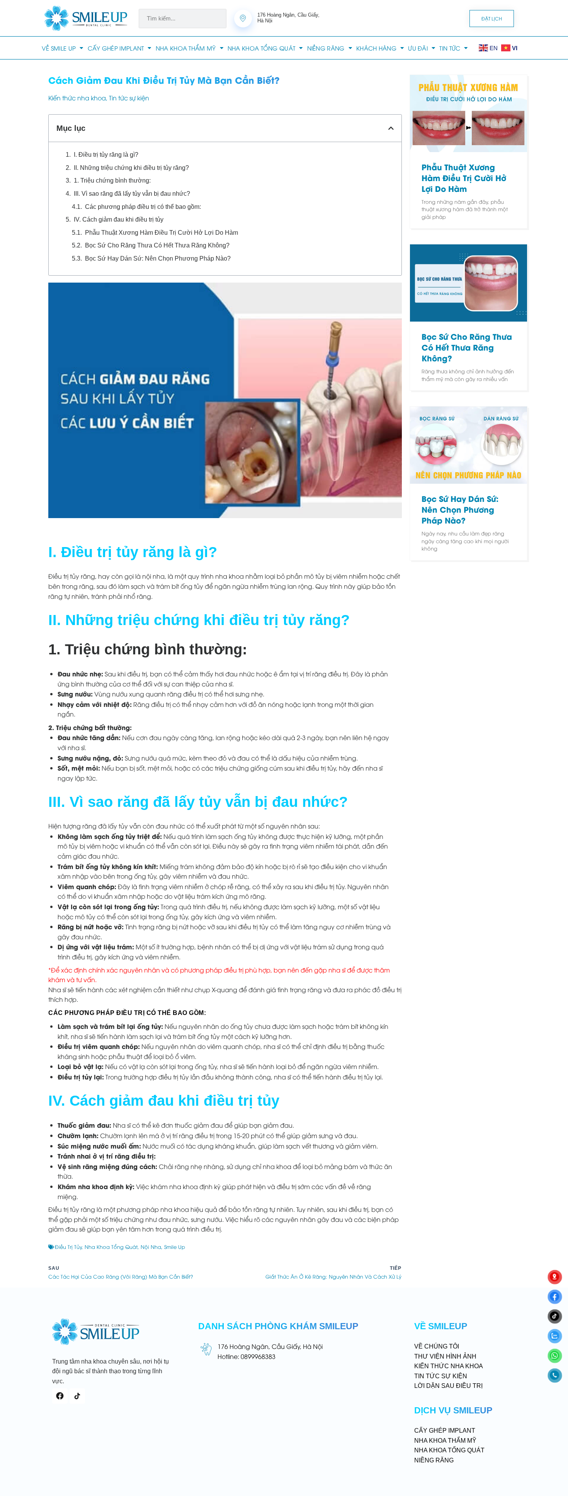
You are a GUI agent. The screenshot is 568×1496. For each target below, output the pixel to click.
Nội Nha (151, 1246)
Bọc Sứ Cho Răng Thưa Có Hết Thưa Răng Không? (157, 245)
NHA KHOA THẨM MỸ (186, 48)
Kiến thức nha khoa (77, 97)
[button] (391, 128)
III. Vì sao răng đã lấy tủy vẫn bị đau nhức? (132, 193)
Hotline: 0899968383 (246, 1356)
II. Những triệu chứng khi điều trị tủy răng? (131, 167)
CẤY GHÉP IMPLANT (116, 48)
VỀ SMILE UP (59, 48)
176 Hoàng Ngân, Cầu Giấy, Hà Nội (270, 1346)
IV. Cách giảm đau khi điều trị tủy (118, 219)
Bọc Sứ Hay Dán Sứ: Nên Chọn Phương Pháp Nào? (158, 258)
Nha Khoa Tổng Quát (111, 1246)
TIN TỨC (449, 48)
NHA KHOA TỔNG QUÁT (261, 48)
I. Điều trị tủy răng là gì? (106, 154)
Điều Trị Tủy (68, 1246)
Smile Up (174, 1246)
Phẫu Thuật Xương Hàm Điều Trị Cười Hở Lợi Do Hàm (161, 232)
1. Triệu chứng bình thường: (112, 180)
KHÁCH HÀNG (376, 48)
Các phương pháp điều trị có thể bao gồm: (143, 206)
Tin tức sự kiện (129, 97)
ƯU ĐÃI (418, 48)
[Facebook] (60, 1396)
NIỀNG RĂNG (326, 48)
